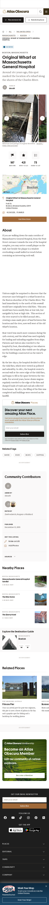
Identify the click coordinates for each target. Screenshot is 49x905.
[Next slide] (42, 118)
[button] (12, 155)
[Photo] (41, 582)
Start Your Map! (24, 900)
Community (8, 867)
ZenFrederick (10, 514)
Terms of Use (25, 440)
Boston (22, 639)
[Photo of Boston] (9, 642)
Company (7, 875)
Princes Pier (8, 704)
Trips (4, 859)
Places (5, 844)
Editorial (7, 852)
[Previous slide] (6, 118)
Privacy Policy (15, 440)
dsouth (12, 88)
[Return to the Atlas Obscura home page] (16, 11)
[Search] (40, 11)
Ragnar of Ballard (25, 514)
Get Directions (24, 219)
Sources (8, 556)
